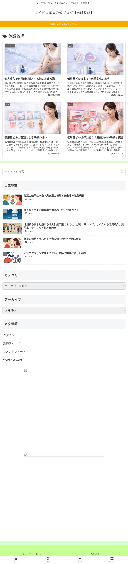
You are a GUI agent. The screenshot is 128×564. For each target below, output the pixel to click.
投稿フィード (11, 343)
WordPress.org (12, 359)
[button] (122, 172)
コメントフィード (14, 351)
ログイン (8, 335)
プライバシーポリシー (33, 554)
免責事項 (94, 554)
